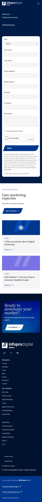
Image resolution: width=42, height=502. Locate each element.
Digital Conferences (8, 407)
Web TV (4, 441)
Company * (8, 103)
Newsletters (6, 422)
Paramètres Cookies (8, 466)
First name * (8, 50)
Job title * (7, 92)
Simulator (5, 367)
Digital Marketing (7, 399)
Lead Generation (7, 426)
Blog (3, 373)
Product (4, 363)
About (4, 370)
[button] (38, 3)
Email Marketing (7, 410)
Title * (6, 39)
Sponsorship (6, 414)
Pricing (4, 377)
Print (3, 444)
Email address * (9, 71)
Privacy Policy (8, 456)
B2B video (5, 392)
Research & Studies (8, 430)
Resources (5, 14)
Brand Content (6, 396)
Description (8, 114)
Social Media (6, 433)
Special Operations (8, 437)
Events (4, 403)
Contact (4, 384)
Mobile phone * (9, 82)
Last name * (8, 61)
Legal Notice (8, 461)
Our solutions (7, 388)
